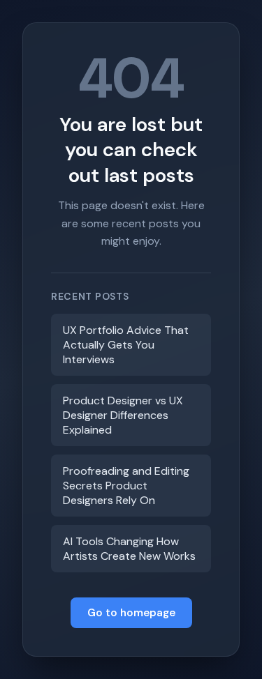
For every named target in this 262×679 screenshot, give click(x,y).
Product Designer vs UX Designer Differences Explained (123, 415)
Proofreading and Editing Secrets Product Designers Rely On (126, 486)
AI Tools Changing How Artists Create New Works (129, 548)
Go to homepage (131, 613)
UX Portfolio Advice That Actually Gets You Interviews (126, 345)
